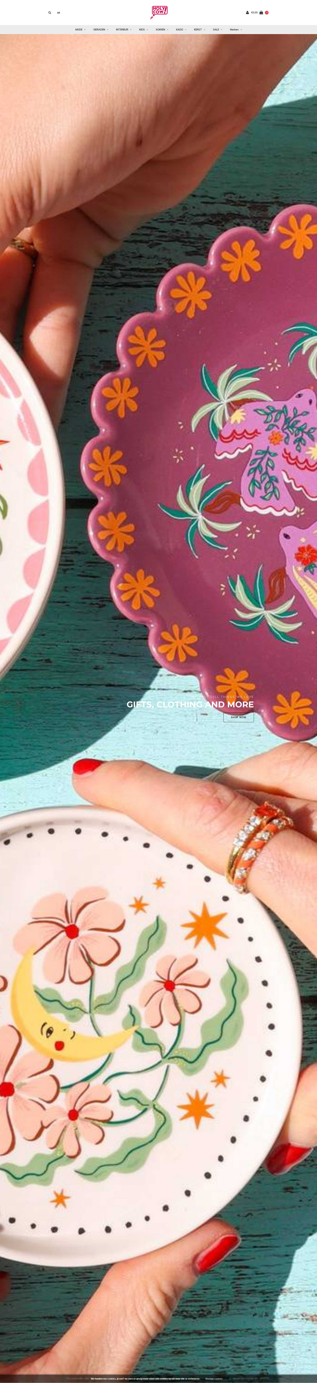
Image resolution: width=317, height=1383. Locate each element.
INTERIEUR (122, 29)
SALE (216, 29)
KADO (179, 29)
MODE (78, 29)
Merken (234, 29)
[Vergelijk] (58, 12)
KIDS (142, 29)
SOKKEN (160, 29)
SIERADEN (99, 29)
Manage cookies (214, 1379)
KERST (198, 29)
